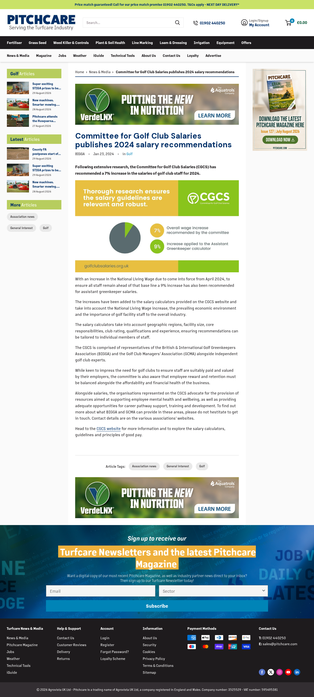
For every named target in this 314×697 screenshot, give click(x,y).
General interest (21, 228)
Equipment (225, 42)
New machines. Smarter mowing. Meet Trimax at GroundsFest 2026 (45, 102)
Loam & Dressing (173, 42)
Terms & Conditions (158, 665)
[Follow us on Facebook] (262, 672)
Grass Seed (37, 42)
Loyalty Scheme (112, 658)
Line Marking (142, 42)
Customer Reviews (71, 644)
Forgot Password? (114, 651)
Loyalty (193, 55)
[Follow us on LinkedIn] (297, 672)
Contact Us (171, 55)
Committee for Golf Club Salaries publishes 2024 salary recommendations (174, 72)
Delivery (63, 651)
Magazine (43, 55)
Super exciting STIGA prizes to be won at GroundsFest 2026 (46, 86)
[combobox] (127, 22)
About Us (149, 55)
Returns (63, 658)
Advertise (213, 55)
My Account (259, 25)
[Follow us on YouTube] (288, 672)
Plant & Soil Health (110, 42)
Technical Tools (123, 55)
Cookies (149, 651)
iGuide (98, 55)
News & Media (18, 55)
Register (107, 644)
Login (104, 638)
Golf (46, 228)
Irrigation (202, 42)
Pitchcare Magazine (22, 644)
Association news (22, 216)
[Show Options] (263, 590)
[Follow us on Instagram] (279, 672)
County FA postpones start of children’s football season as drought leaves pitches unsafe (45, 151)
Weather (79, 55)
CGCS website (109, 428)
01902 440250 (212, 23)
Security (149, 644)
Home (79, 72)
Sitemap (149, 672)
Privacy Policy (154, 658)
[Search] (177, 22)
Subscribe (157, 606)
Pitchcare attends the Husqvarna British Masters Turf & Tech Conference (46, 118)
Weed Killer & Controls (71, 42)
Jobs (62, 55)
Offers (246, 42)
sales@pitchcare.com (280, 644)
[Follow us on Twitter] (271, 672)
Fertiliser (14, 42)
